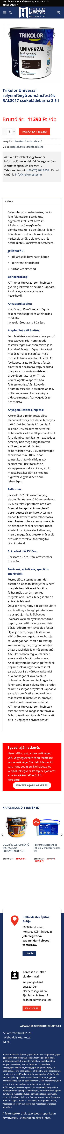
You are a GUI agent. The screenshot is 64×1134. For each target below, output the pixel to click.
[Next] (61, 841)
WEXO (6, 1042)
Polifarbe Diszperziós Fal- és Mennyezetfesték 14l (47, 847)
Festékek (19, 141)
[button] (5, 12)
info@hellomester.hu (28, 174)
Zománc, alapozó (33, 141)
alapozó (15, 146)
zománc (39, 146)
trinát (31, 146)
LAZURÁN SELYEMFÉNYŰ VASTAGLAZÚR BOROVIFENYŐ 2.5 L (16, 847)
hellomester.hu (12, 1033)
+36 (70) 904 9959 (38, 170)
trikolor (23, 146)
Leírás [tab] (9, 201)
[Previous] (3, 841)
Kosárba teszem (34, 131)
